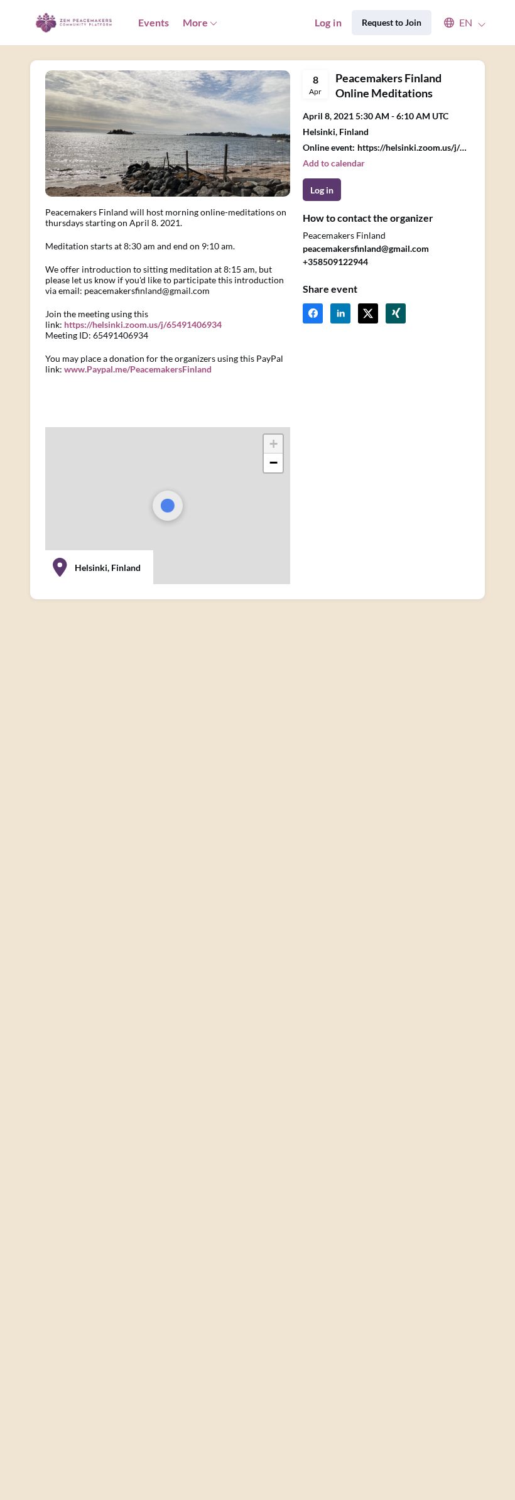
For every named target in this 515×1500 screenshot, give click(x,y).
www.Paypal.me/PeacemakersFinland (138, 369)
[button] (458, 23)
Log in (328, 22)
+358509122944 (335, 261)
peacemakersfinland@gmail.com (366, 248)
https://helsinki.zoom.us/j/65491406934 (143, 324)
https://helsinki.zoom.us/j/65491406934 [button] (413, 147)
